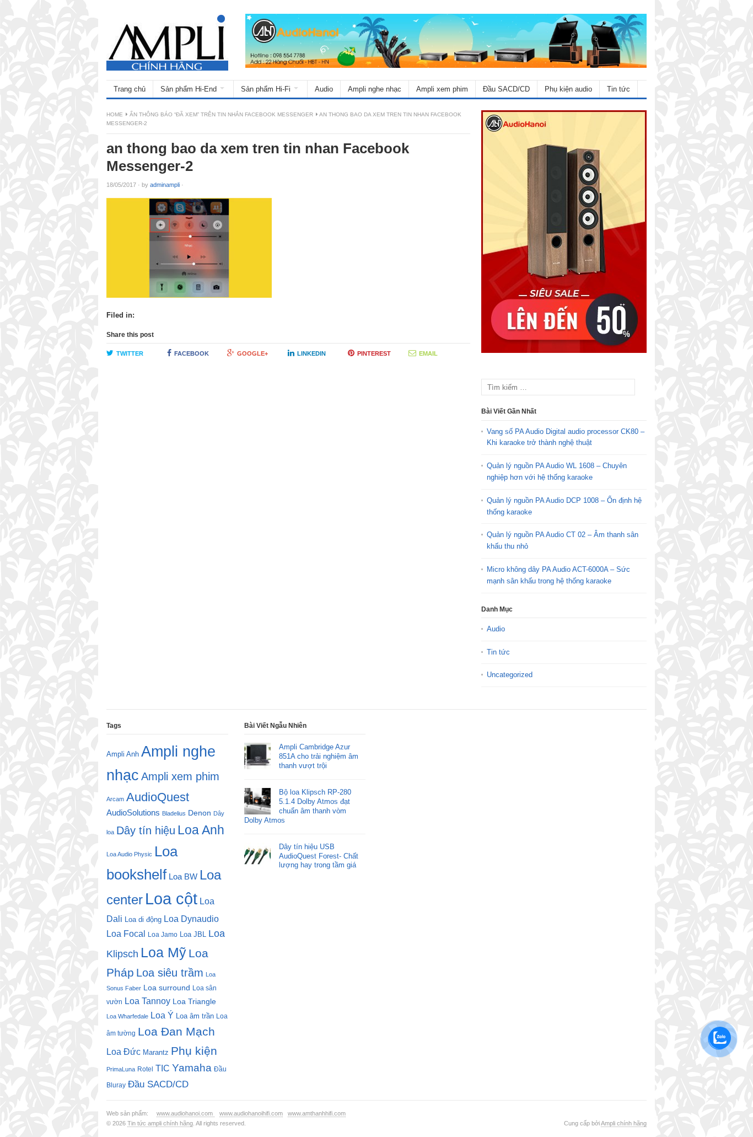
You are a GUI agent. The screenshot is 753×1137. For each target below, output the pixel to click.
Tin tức (618, 89)
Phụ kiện (194, 1050)
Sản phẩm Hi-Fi (266, 89)
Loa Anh (201, 830)
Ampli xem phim (442, 89)
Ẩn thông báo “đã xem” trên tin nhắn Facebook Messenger (221, 114)
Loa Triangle (194, 1001)
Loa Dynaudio (191, 919)
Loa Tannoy (147, 1001)
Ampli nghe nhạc (374, 89)
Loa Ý (162, 1015)
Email (428, 353)
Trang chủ (130, 89)
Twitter (129, 353)
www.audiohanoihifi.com (251, 1113)
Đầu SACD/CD (506, 89)
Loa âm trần (195, 1016)
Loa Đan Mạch (176, 1031)
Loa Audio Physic (129, 854)
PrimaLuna (120, 1069)
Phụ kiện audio (568, 89)
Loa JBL (193, 934)
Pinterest (374, 353)
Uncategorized (510, 675)
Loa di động (143, 919)
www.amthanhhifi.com (317, 1113)
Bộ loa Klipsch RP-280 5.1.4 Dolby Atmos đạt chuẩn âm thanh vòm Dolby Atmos (297, 806)
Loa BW (183, 876)
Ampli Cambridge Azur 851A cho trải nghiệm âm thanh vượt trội (318, 756)
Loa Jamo (163, 934)
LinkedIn (311, 353)
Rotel (145, 1068)
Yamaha (192, 1068)
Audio (324, 89)
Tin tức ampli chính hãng (160, 1123)
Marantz (156, 1052)
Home (114, 114)
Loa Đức (123, 1051)
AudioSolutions (133, 812)
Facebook (191, 353)
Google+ (252, 353)
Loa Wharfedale (127, 1016)
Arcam (115, 799)
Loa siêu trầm (169, 973)
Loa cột (171, 898)
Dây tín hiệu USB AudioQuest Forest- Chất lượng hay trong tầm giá (318, 856)
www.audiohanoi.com (185, 1113)
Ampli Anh (122, 754)
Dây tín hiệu (145, 830)
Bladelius (174, 813)
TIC (162, 1068)
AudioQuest (157, 797)
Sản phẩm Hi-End (188, 89)
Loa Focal (126, 933)
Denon (199, 812)
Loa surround (166, 988)
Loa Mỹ (163, 952)
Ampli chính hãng (624, 1123)
